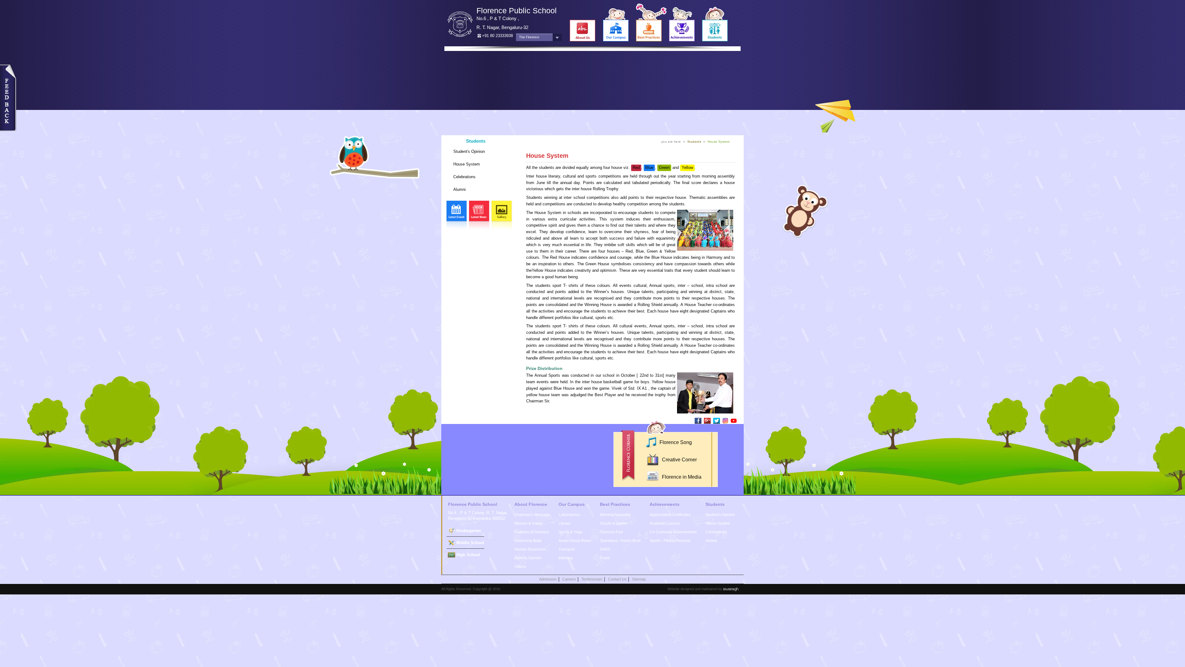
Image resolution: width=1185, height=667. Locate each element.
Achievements (665, 504)
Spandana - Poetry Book (620, 541)
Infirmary (566, 558)
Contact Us (617, 579)
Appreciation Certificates (670, 515)
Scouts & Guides (614, 523)
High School (468, 554)
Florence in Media (681, 477)
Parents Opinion (528, 558)
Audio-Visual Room (575, 541)
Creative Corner (679, 459)
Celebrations (464, 176)
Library (564, 523)
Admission (548, 579)
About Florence (530, 504)
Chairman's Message (532, 515)
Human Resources (530, 549)
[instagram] (725, 420)
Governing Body (528, 541)
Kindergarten (468, 530)
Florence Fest (611, 532)
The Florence (529, 37)
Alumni (459, 189)
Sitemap (639, 579)
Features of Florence (531, 532)
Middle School (470, 542)
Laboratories (569, 515)
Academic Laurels (665, 523)
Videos (520, 566)
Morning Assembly (615, 515)
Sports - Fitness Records (670, 541)
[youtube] (734, 420)
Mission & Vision (528, 523)
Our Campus (572, 504)
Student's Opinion (469, 151)
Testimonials (591, 579)
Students (475, 141)
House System (466, 164)
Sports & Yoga (570, 532)
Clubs (605, 558)
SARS (605, 549)
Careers (569, 579)
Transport (567, 549)
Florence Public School (516, 10)
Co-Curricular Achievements (673, 532)
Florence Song (675, 442)
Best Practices (615, 504)
